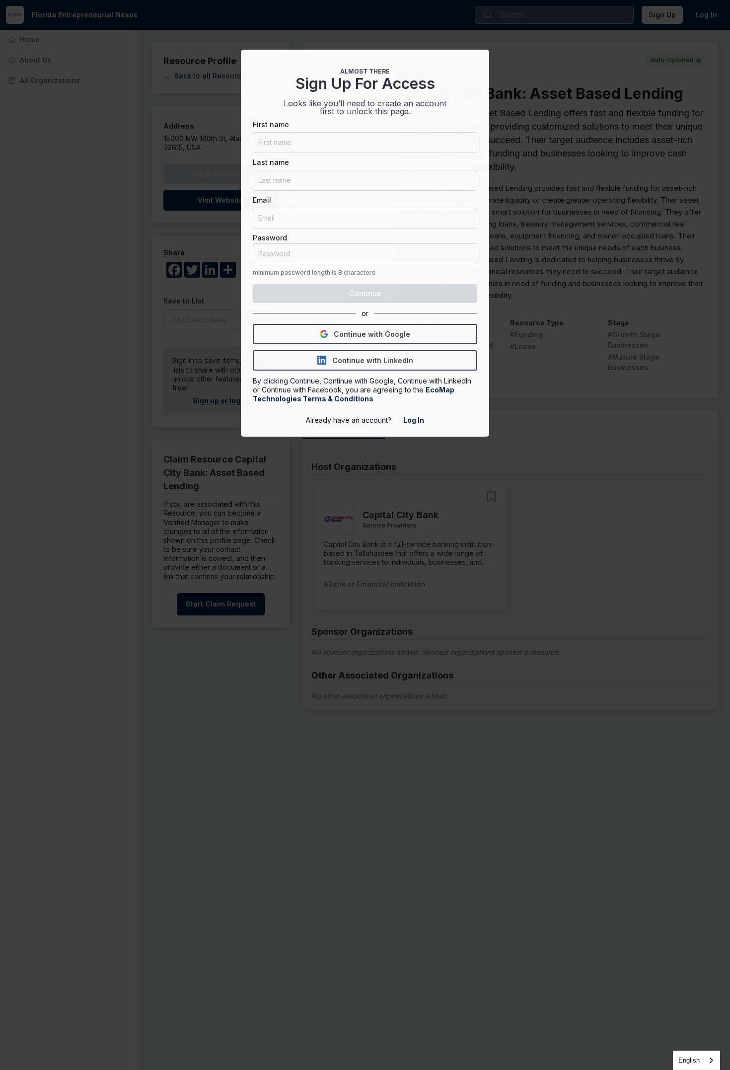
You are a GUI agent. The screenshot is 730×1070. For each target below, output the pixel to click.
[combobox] (696, 1060)
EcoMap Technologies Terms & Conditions (354, 394)
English (689, 1060)
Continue (365, 293)
